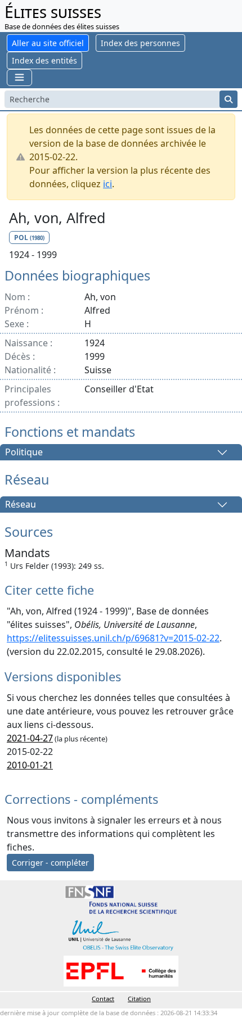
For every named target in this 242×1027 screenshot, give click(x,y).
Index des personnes (140, 43)
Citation (139, 998)
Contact (103, 998)
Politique (24, 452)
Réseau (20, 504)
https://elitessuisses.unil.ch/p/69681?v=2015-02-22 (113, 638)
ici (107, 184)
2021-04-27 (30, 738)
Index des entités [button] (44, 60)
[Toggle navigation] (19, 77)
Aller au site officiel (48, 43)
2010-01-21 (30, 765)
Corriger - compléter (50, 862)
